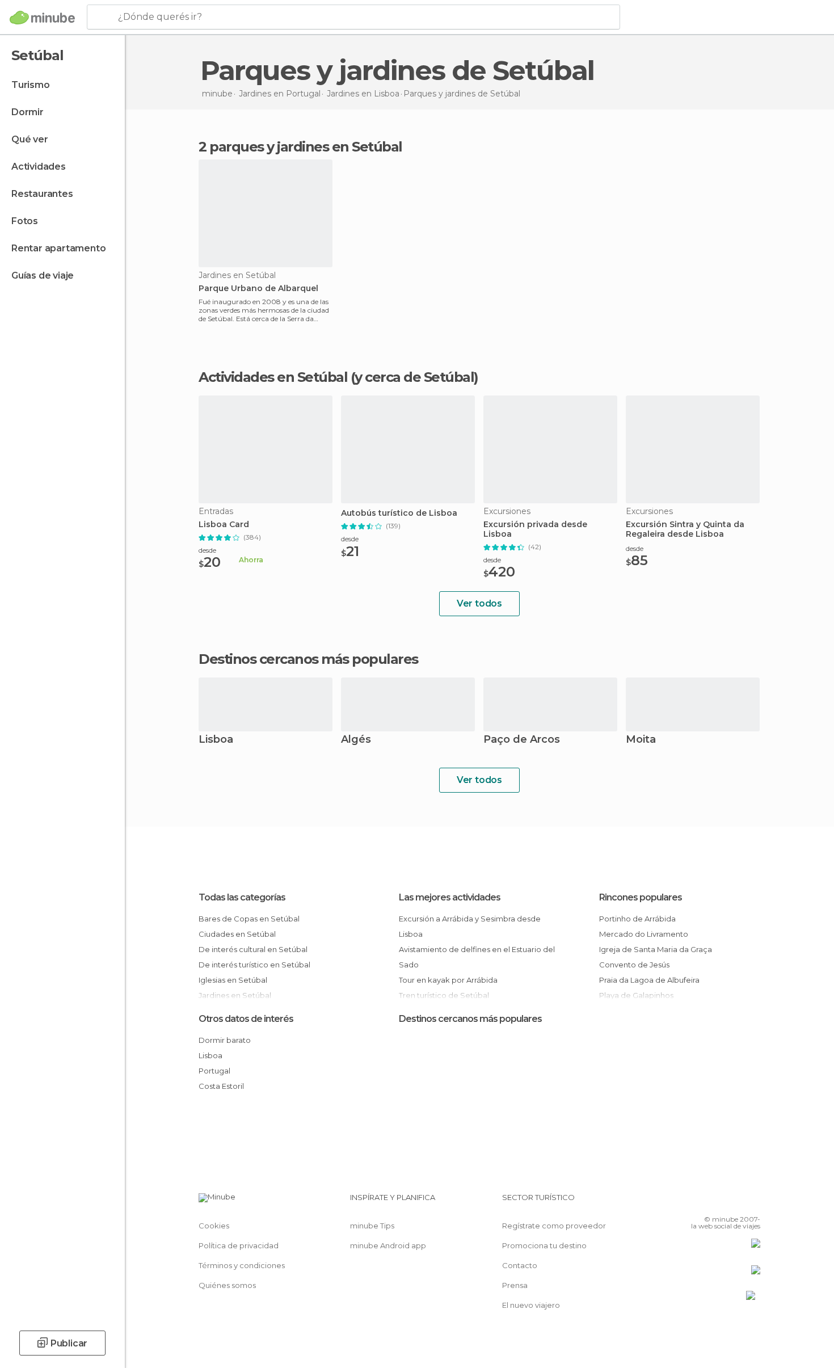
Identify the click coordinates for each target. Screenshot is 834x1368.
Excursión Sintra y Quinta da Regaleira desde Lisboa (685, 529)
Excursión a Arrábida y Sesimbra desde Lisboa (470, 926)
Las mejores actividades (449, 897)
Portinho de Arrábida (637, 918)
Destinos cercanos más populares (308, 659)
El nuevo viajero (531, 1305)
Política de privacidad (239, 1245)
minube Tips (372, 1225)
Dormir (27, 112)
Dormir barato (225, 1040)
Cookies (214, 1225)
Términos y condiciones (242, 1265)
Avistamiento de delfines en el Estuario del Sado (477, 957)
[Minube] (42, 18)
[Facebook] (695, 1201)
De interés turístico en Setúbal (254, 964)
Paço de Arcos (521, 740)
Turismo (30, 84)
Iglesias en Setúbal (233, 979)
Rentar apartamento (58, 248)
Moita (641, 740)
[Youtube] (751, 1201)
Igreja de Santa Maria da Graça (655, 949)
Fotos (24, 221)
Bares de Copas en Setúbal (249, 918)
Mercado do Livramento (643, 933)
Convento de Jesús (634, 964)
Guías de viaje (42, 275)
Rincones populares (640, 897)
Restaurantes (42, 193)
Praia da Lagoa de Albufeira (649, 979)
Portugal (214, 1070)
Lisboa (216, 740)
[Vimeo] (733, 1201)
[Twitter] (714, 1201)
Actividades (38, 166)
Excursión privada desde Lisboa (535, 529)
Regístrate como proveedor (554, 1225)
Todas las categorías (242, 897)
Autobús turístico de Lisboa (399, 513)
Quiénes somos (227, 1285)
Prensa (515, 1285)
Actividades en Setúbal (273, 377)
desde (207, 550)
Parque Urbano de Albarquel (258, 288)
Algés (356, 740)
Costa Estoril (221, 1086)
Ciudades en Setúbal (237, 933)
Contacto (519, 1265)
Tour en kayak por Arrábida (448, 979)
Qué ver (29, 139)
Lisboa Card (224, 524)
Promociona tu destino (544, 1245)
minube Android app (388, 1245)
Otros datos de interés (246, 1018)
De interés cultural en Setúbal (253, 949)
